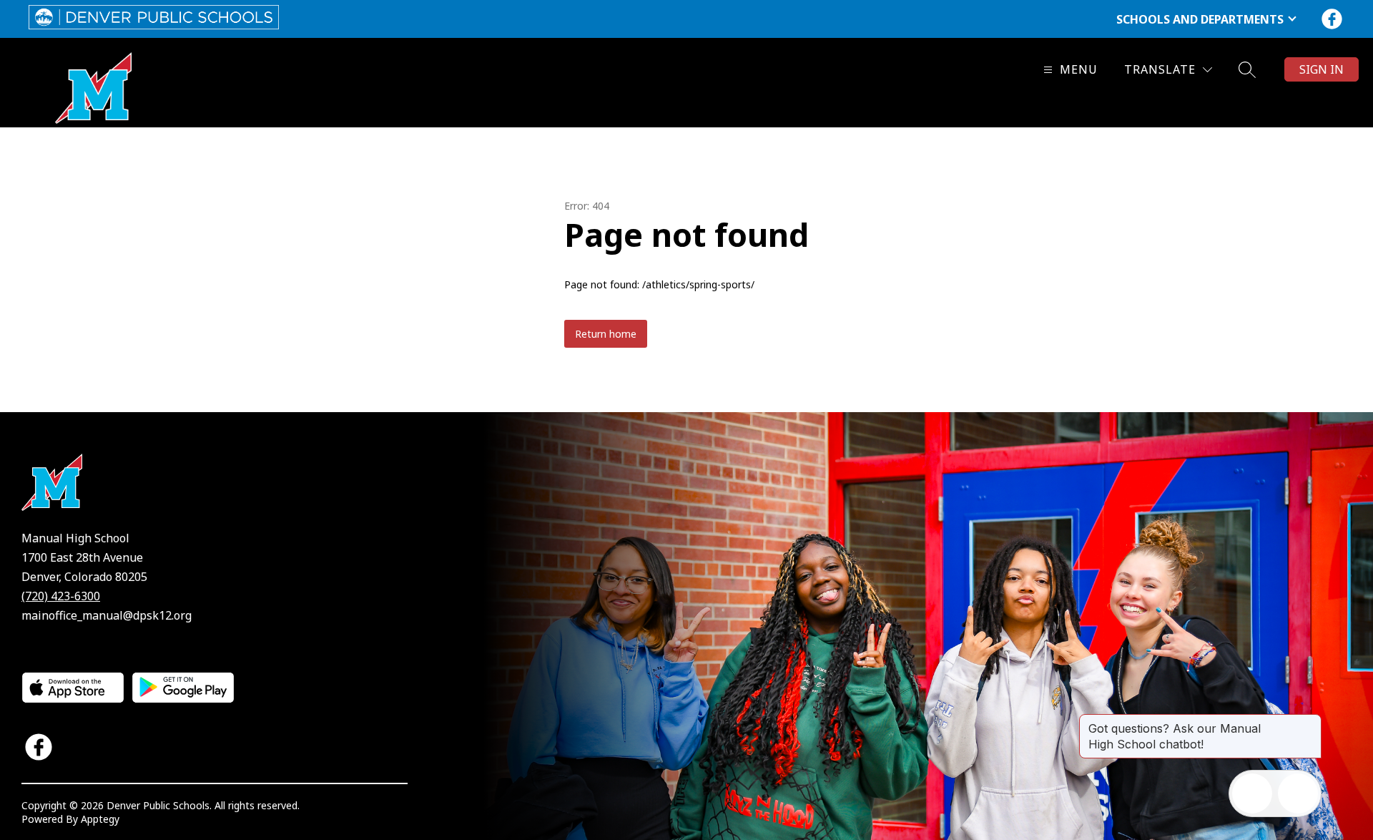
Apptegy (100, 819)
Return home (605, 334)
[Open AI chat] (1298, 793)
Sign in (1321, 69)
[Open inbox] (1252, 793)
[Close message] (1310, 721)
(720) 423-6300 (60, 596)
